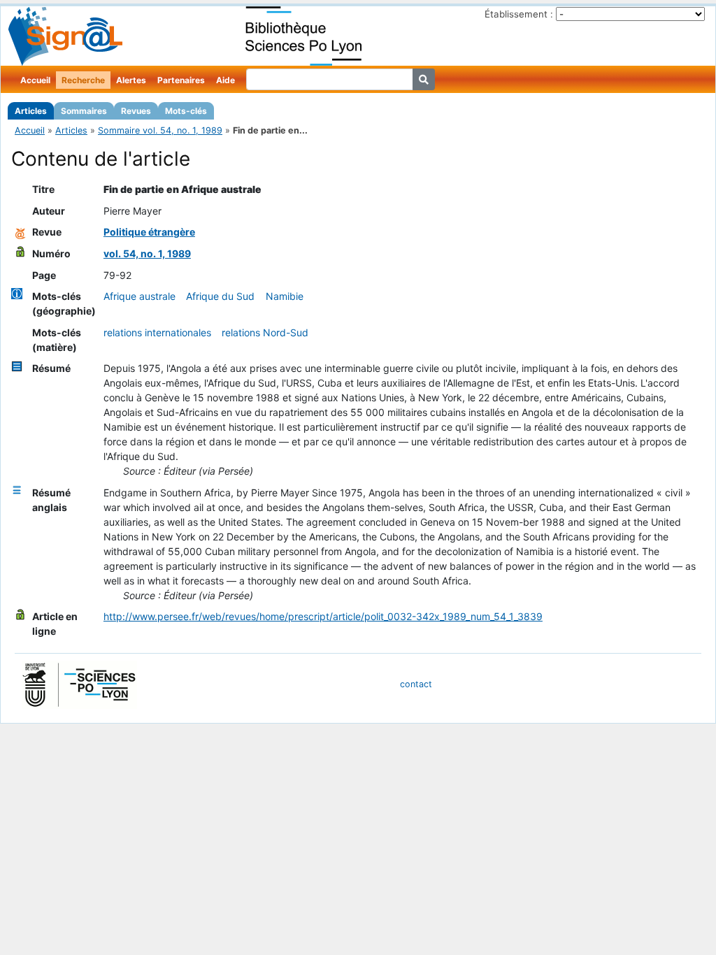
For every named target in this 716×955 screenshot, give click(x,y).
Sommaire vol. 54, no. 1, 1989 (160, 130)
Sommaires (84, 111)
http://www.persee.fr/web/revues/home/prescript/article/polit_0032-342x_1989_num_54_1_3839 (323, 616)
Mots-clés (186, 111)
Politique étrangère (149, 232)
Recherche (83, 80)
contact (416, 684)
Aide (225, 80)
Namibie (284, 296)
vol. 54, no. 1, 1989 (147, 253)
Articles (31, 111)
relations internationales (157, 332)
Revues (136, 111)
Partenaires (181, 80)
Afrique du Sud (220, 296)
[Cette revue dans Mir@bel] (20, 232)
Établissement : (519, 14)
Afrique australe (139, 296)
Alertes (131, 80)
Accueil (35, 80)
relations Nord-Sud (265, 332)
